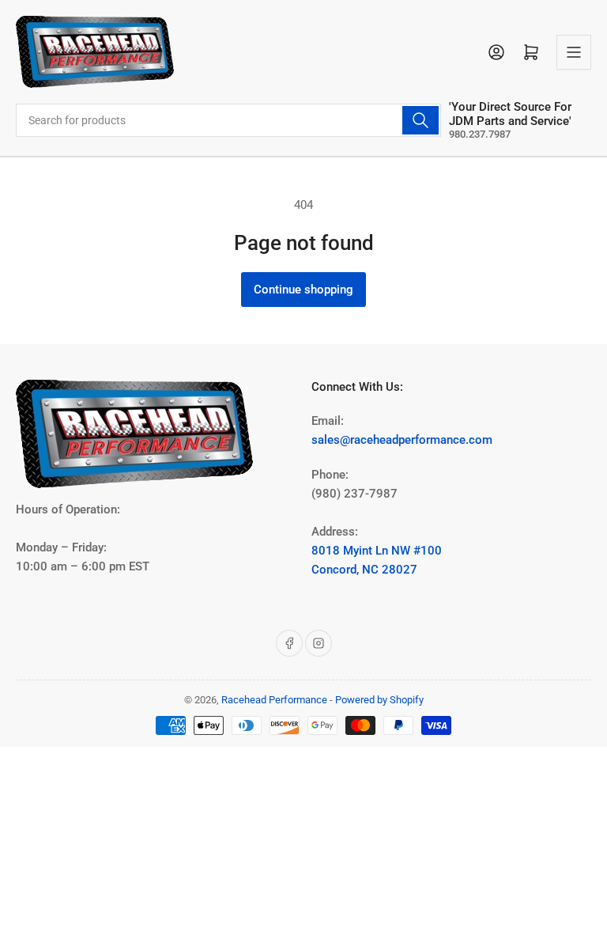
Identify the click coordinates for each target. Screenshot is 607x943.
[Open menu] (573, 52)
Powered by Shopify (379, 700)
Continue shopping (303, 289)
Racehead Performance (274, 700)
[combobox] (228, 120)
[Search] (420, 120)
